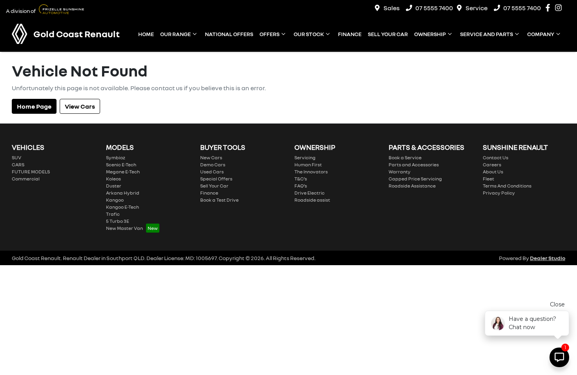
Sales (391, 8)
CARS (18, 164)
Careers (492, 164)
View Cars (80, 106)
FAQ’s (300, 186)
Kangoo (115, 200)
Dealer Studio (547, 258)
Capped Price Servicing (415, 179)
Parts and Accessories (414, 164)
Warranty (400, 172)
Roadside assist (312, 200)
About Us (493, 172)
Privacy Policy (499, 193)
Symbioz (115, 157)
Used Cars (212, 172)
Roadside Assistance (412, 186)
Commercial (26, 179)
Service (477, 8)
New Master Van (124, 228)
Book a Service (405, 157)
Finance (350, 34)
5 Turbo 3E (117, 221)
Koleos (113, 179)
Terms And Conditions (507, 186)
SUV (16, 157)
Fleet (488, 179)
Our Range (175, 34)
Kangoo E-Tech (122, 207)
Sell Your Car (388, 34)
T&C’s (300, 179)
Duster (113, 186)
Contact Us (495, 157)
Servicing (305, 157)
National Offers (229, 34)
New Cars (211, 157)
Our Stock (309, 34)
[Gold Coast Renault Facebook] (549, 7)
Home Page (34, 106)
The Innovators (311, 172)
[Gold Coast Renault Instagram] (560, 7)
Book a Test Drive (219, 200)
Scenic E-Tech (121, 164)
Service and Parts (486, 34)
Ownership (430, 34)
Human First (308, 164)
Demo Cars (212, 164)
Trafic (113, 214)
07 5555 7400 (434, 8)
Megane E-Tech (123, 172)
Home (146, 34)
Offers (269, 34)
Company (540, 34)
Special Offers (216, 179)
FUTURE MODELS (31, 172)
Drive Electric (309, 193)
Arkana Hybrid (122, 193)
